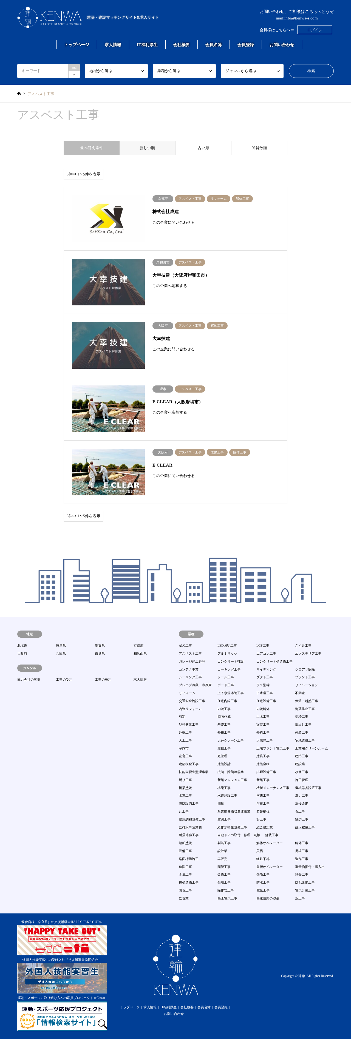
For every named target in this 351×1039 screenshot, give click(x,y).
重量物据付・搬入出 (310, 867)
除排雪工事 (225, 890)
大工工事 (185, 740)
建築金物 (263, 764)
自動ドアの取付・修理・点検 (238, 835)
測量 (220, 803)
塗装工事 (263, 724)
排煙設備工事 (266, 772)
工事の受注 (64, 680)
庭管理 (222, 756)
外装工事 (301, 732)
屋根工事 (224, 748)
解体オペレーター (269, 843)
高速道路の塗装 (267, 898)
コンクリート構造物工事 (274, 661)
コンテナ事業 (189, 669)
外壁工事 (185, 732)
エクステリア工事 (308, 653)
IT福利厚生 (147, 44)
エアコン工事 (266, 653)
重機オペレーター (269, 867)
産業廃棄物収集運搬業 (233, 811)
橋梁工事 (224, 788)
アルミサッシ (227, 653)
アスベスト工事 (190, 653)
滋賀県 (100, 646)
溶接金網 (301, 803)
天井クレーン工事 (230, 740)
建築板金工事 (189, 764)
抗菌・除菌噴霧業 (230, 772)
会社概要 (181, 44)
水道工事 (185, 795)
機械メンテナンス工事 (272, 788)
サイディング (266, 669)
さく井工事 (303, 646)
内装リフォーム (190, 709)
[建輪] (175, 991)
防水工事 (263, 882)
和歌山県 (140, 653)
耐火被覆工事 (305, 827)
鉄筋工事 (263, 874)
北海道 (22, 646)
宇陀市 (184, 748)
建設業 (300, 764)
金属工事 (185, 874)
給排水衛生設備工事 (232, 827)
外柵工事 (224, 732)
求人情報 (113, 44)
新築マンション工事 (232, 780)
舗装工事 (271, 835)
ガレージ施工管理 (192, 661)
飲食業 (184, 898)
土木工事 (263, 717)
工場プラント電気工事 (272, 748)
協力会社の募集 (28, 680)
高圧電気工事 (227, 898)
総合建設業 (264, 827)
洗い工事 (301, 795)
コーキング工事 (228, 669)
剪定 (182, 717)
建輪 (301, 976)
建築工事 (301, 756)
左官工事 (185, 756)
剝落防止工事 (305, 709)
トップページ (76, 44)
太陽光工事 (264, 740)
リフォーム (187, 693)
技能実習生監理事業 (193, 772)
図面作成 (224, 717)
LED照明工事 (227, 646)
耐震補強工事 (189, 835)
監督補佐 (263, 811)
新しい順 (147, 148)
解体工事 (301, 843)
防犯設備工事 (305, 882)
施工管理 (301, 780)
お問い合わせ (282, 44)
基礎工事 (224, 724)
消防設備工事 (189, 803)
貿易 (259, 851)
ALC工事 (185, 646)
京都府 (138, 646)
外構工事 (263, 732)
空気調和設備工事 (192, 819)
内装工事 (224, 709)
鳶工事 (300, 898)
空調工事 (224, 819)
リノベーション (306, 685)
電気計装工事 (305, 890)
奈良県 (100, 653)
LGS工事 (262, 646)
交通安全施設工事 (192, 701)
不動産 (300, 693)
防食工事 (185, 890)
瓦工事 (184, 811)
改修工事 (301, 772)
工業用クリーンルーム (311, 748)
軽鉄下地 (263, 859)
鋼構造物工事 (189, 882)
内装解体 (263, 709)
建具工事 (263, 756)
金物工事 (224, 874)
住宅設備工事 (266, 701)
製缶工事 (224, 843)
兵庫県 (61, 653)
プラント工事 (305, 677)
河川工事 (263, 795)
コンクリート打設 (230, 661)
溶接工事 (263, 803)
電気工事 (263, 890)
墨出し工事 (303, 724)
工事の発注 (103, 680)
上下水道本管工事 (230, 693)
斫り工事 (185, 780)
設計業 (222, 851)
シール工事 (225, 677)
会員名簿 (213, 44)
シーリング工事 (190, 677)
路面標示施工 (189, 859)
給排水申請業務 (190, 827)
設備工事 (185, 851)
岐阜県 (61, 646)
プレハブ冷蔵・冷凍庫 (195, 685)
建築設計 (224, 764)
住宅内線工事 (227, 701)
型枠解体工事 (189, 724)
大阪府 (22, 653)
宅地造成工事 (305, 740)
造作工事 (301, 859)
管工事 (261, 819)
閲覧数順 (259, 148)
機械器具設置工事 (308, 788)
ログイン (314, 30)
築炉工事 (301, 819)
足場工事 (301, 851)
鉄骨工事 (301, 874)
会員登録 (245, 44)
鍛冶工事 (224, 882)
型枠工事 (301, 717)
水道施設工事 (227, 795)
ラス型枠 (263, 685)
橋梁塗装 (185, 788)
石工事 (300, 811)
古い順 (203, 148)
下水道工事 (264, 693)
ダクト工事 (264, 677)
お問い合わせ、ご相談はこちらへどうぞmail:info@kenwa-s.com (297, 14)
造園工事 (185, 867)
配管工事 (224, 867)
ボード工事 (225, 685)
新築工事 (263, 780)
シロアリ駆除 (305, 669)
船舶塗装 (185, 843)
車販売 (222, 859)
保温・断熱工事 (306, 701)
